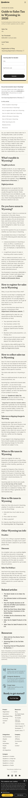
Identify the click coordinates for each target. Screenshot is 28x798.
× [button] (26, 780)
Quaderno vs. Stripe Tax (9, 758)
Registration (6, 711)
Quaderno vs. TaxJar (8, 765)
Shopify (5, 739)
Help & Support (19, 726)
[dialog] (14, 788)
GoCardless (6, 743)
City (4, 61)
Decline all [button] (20, 795)
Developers (18, 728)
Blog (16, 711)
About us (17, 736)
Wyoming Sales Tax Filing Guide (13, 524)
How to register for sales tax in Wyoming (13, 110)
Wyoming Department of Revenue (12, 51)
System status (19, 730)
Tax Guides (18, 718)
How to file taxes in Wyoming (10, 119)
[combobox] (24, 781)
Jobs (16, 743)
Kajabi (4, 748)
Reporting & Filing (7, 716)
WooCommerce (7, 736)
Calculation (6, 714)
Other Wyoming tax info (8, 122)
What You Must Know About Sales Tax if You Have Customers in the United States (14, 611)
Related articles (6, 125)
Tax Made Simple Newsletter (19, 714)
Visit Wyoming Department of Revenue (11, 97)
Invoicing (5, 718)
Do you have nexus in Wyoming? (11, 107)
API (4, 723)
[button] (14, 792)
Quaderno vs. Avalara (8, 756)
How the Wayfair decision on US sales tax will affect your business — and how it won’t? (15, 604)
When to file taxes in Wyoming (10, 116)
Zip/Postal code (7, 68)
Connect (5, 720)
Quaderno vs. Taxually (9, 761)
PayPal (4, 745)
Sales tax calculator (17, 720)
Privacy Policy (4, 790)
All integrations (7, 750)
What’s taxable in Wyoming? (9, 104)
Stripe (4, 741)
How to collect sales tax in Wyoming (12, 113)
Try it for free (14, 698)
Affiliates (17, 739)
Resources (5, 127)
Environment (18, 741)
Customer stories (19, 724)
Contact (17, 745)
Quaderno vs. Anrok (8, 763)
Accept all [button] (7, 795)
